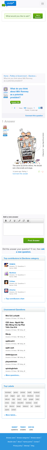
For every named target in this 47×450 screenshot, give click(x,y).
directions (30, 396)
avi (32, 406)
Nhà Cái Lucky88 (12, 315)
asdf (6, 396)
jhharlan (12, 290)
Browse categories (23, 438)
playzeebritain (11, 361)
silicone (7, 399)
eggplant (6, 130)
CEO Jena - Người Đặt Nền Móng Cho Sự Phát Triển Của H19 (15, 324)
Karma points (27, 442)
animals (22, 392)
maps (13, 403)
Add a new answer (10, 217)
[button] (6, 221)
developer (8, 392)
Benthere (12, 272)
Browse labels (35, 438)
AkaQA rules (12, 442)
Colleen (12, 281)
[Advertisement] (23, 49)
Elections (32, 76)
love (23, 396)
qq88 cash (10, 347)
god (18, 396)
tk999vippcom (11, 354)
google (31, 399)
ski (6, 406)
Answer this (15, 102)
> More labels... (10, 415)
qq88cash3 (10, 341)
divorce (12, 406)
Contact (36, 442)
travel (37, 396)
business (28, 403)
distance (25, 406)
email (35, 403)
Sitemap (26, 446)
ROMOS (12, 264)
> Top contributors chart (14, 298)
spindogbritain (12, 368)
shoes (7, 403)
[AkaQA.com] (9, 4)
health (29, 392)
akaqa (18, 406)
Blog (32, 446)
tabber (5, 92)
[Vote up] (12, 108)
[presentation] (6, 221)
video (37, 399)
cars (25, 399)
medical (37, 406)
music (19, 399)
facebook (36, 392)
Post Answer (34, 240)
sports (7, 410)
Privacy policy (17, 446)
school (14, 410)
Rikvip (8, 334)
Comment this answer (20, 173)
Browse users (10, 438)
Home (6, 76)
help (13, 399)
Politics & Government (18, 76)
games (16, 392)
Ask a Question (38, 16)
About (19, 442)
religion (12, 396)
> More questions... (12, 375)
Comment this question (34, 115)
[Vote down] (17, 108)
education (20, 403)
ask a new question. (30, 250)
